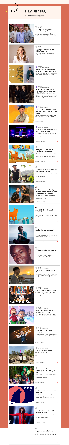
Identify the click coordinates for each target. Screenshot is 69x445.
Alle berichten (11, 21)
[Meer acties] (57, 26)
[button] (58, 21)
